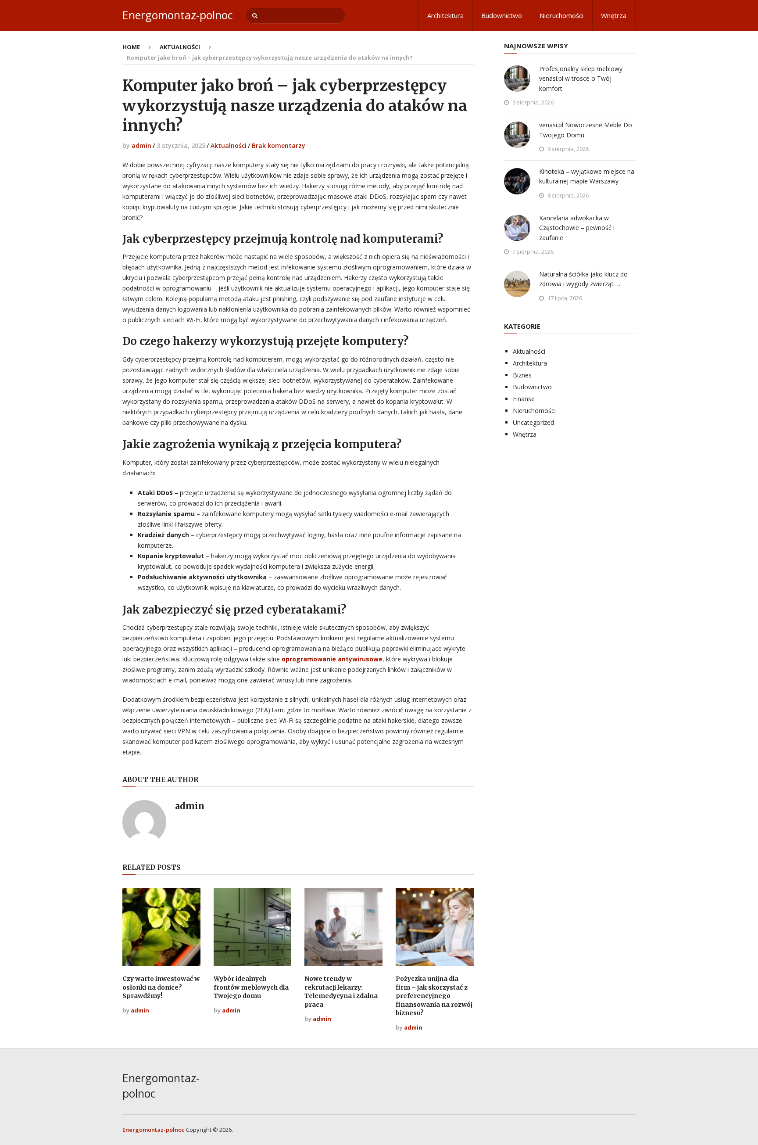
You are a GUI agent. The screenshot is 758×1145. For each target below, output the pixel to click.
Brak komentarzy (278, 145)
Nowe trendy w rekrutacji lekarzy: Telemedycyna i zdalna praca (341, 992)
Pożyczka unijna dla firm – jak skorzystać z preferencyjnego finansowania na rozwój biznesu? (434, 996)
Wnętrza (613, 15)
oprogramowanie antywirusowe (332, 659)
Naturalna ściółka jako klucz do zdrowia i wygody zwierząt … (583, 279)
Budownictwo (501, 15)
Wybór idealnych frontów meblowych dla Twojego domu (251, 987)
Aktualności (229, 145)
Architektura (445, 15)
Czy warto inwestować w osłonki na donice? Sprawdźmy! (161, 987)
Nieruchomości (561, 15)
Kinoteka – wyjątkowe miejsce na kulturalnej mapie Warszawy (586, 176)
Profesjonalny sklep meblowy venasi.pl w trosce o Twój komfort (580, 79)
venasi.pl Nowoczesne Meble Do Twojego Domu (585, 130)
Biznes (522, 375)
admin (141, 145)
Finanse (524, 399)
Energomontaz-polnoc (177, 15)
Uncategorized (533, 422)
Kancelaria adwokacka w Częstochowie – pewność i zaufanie (577, 228)
